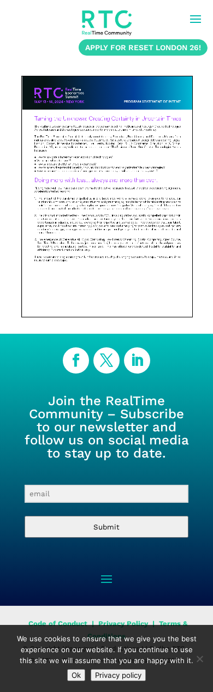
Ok (76, 675)
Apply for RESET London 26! (143, 47)
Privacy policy (118, 675)
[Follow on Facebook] (76, 360)
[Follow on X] (106, 360)
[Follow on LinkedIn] (137, 360)
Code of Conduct (56, 623)
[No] (199, 658)
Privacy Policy (123, 623)
